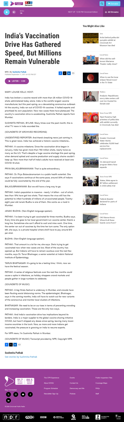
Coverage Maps (101, 383)
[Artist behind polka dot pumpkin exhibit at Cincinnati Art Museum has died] (91, 38)
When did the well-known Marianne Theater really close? (108, 61)
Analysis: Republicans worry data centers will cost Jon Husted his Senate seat (109, 99)
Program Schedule (51, 388)
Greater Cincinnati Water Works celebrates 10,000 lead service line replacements (109, 143)
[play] (7, 12)
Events (72, 378)
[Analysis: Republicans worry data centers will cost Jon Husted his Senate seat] (91, 96)
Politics (102, 92)
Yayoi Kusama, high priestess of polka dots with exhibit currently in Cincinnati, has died (109, 120)
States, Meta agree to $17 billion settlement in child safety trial (109, 183)
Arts (101, 34)
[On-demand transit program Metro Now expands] (91, 162)
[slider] (17, 12)
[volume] (14, 12)
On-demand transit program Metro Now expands (108, 164)
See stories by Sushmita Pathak (21, 356)
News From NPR (106, 113)
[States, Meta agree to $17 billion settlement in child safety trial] (91, 181)
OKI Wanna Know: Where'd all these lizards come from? (108, 220)
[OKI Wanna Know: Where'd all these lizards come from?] (91, 218)
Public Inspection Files (104, 378)
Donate (114, 3)
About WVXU (49, 383)
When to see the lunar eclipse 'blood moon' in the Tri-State (109, 80)
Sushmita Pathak (19, 72)
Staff (97, 394)
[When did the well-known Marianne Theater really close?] (91, 59)
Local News (104, 55)
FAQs (98, 388)
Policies (72, 394)
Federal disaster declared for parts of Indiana (108, 201)
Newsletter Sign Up (51, 394)
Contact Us (74, 383)
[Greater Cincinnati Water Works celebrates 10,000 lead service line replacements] (91, 139)
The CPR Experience (51, 378)
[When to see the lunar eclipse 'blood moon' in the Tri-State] (91, 78)
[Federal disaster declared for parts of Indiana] (91, 199)
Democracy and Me (77, 388)
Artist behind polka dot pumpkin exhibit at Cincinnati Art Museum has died (109, 41)
